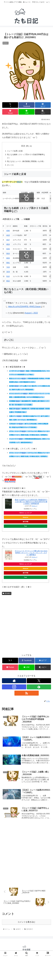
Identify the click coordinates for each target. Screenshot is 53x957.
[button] (43, 112)
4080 (8, 231)
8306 (19, 416)
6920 (19, 182)
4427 (8, 240)
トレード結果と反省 (15, 151)
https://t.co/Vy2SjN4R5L (18, 307)
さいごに (10, 165)
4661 (25, 393)
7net (25, 526)
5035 (8, 249)
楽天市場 (25, 521)
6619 (23, 431)
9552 (8, 281)
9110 (8, 276)
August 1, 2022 (31, 313)
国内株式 (8, 593)
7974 (16, 386)
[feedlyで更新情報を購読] (39, 686)
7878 (8, 272)
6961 (8, 263)
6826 (8, 258)
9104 (17, 409)
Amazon (25, 517)
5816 (8, 253)
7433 (8, 267)
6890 (20, 439)
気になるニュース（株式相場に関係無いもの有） (26, 161)
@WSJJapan (35, 307)
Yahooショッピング (25, 513)
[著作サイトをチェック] (14, 680)
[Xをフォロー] (39, 680)
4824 (8, 244)
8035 (23, 378)
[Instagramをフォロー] (14, 686)
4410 (8, 235)
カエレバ (34, 506)
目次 (23, 146)
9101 (17, 401)
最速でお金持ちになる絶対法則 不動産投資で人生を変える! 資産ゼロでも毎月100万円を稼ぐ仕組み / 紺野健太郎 (31, 501)
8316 (20, 424)
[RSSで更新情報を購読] (26, 693)
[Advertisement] (26, 624)
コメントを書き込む (26, 922)
